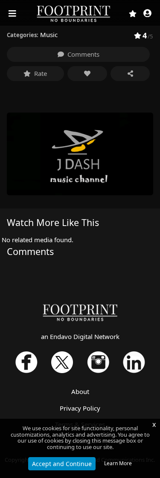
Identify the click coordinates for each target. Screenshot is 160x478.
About (80, 391)
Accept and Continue (62, 464)
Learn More (118, 463)
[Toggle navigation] (13, 14)
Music (49, 34)
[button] (147, 14)
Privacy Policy (80, 408)
